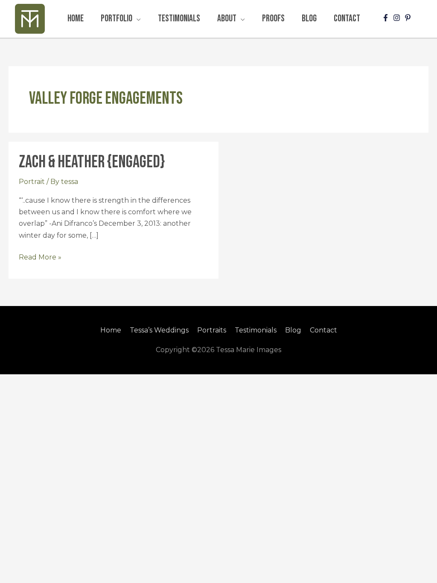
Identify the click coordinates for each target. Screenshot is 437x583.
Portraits (211, 330)
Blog (293, 330)
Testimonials (256, 330)
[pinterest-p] (409, 17)
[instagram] (397, 17)
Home (110, 330)
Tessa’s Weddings (159, 330)
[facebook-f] (386, 17)
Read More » (40, 256)
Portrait (32, 182)
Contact (323, 330)
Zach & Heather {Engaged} (92, 162)
